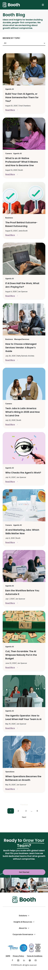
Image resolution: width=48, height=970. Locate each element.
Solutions (23, 915)
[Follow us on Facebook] (12, 960)
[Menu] (42, 4)
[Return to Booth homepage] (11, 4)
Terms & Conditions (34, 956)
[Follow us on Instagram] (18, 960)
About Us (23, 928)
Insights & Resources (23, 922)
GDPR (8, 956)
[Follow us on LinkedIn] (24, 960)
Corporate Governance (23, 934)
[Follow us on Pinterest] (30, 960)
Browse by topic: (11, 38)
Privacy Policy (18, 956)
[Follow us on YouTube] (35, 960)
